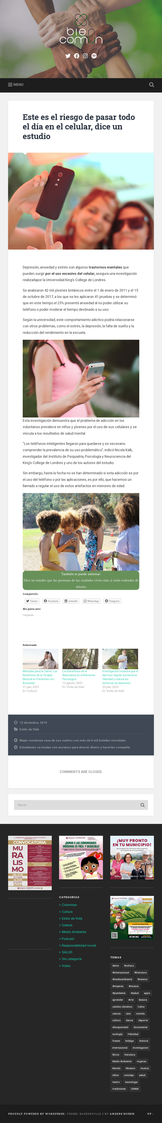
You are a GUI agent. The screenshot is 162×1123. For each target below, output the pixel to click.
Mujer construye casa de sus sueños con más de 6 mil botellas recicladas (73, 740)
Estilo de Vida (29, 729)
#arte (115, 965)
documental (140, 1027)
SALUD (67, 952)
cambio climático (122, 1006)
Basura (143, 999)
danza (129, 1020)
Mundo (116, 1068)
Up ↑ (150, 1113)
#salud (135, 993)
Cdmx (141, 1006)
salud (142, 1075)
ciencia (116, 1013)
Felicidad (133, 1034)
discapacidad (120, 1027)
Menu (18, 84)
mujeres (141, 1061)
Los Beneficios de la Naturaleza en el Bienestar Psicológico (78, 675)
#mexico (143, 979)
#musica (133, 986)
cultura (116, 1020)
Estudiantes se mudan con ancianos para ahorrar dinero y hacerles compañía (75, 747)
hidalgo (129, 1040)
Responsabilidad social (79, 945)
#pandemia (118, 993)
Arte (131, 999)
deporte (143, 1020)
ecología (117, 1034)
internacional (119, 1047)
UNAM (134, 1088)
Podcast (68, 939)
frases (116, 1040)
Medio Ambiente (74, 932)
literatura (129, 1054)
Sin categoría (72, 959)
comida (140, 1013)
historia (143, 1040)
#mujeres (117, 986)
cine (128, 1013)
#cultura (129, 965)
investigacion (140, 1047)
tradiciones (119, 1088)
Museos (130, 1068)
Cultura (67, 912)
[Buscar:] (81, 805)
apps (147, 993)
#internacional (120, 972)
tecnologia (131, 1082)
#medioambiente (122, 979)
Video (66, 966)
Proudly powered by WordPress (36, 1113)
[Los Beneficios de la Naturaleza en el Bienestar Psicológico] (80, 659)
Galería (67, 925)
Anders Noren (122, 1113)
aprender (117, 999)
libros (115, 1054)
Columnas (69, 905)
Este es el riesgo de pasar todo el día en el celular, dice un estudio (79, 126)
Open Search (151, 85)
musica (144, 1068)
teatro (116, 1082)
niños (115, 1075)
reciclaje (129, 1075)
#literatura (140, 972)
